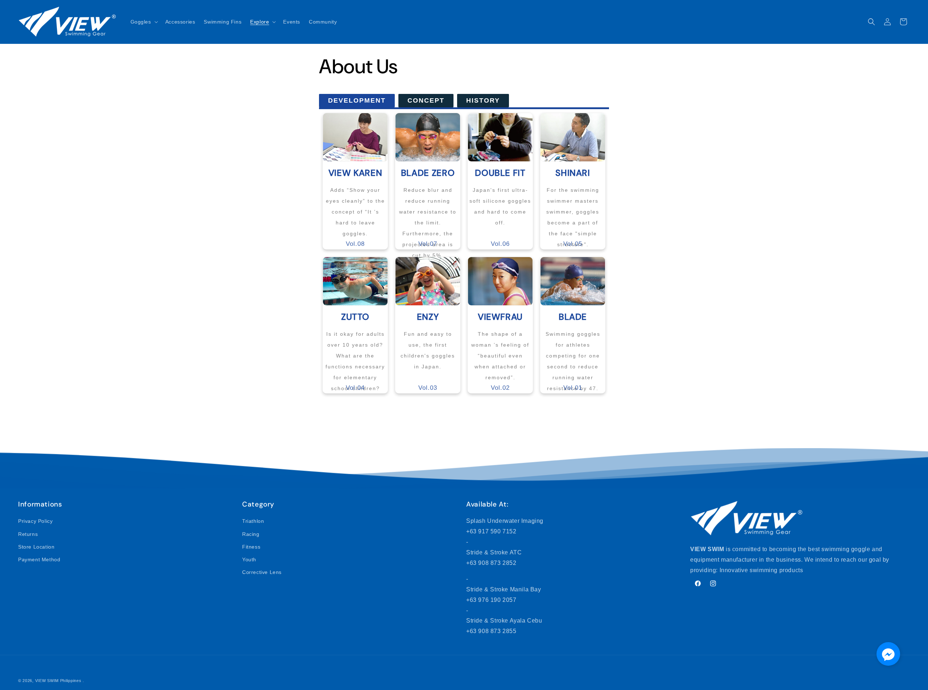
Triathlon (253, 521)
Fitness (251, 547)
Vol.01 (573, 351)
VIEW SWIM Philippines (58, 680)
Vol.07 (427, 207)
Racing (251, 534)
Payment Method (39, 559)
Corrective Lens (262, 572)
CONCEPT (425, 100)
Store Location (36, 547)
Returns (28, 534)
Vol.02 (500, 351)
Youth (249, 559)
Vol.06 (500, 207)
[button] (143, 21)
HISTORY (483, 100)
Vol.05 (572, 207)
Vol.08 (355, 207)
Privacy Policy (35, 521)
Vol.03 (428, 351)
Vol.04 (355, 351)
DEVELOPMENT (357, 100)
